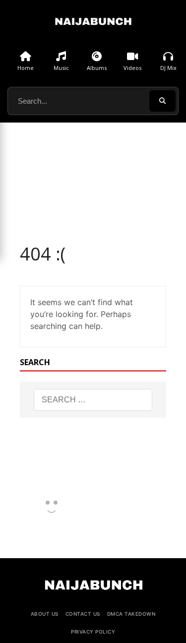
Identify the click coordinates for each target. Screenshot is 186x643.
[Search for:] (93, 400)
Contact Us (82, 614)
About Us (45, 614)
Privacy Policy (93, 632)
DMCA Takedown (131, 614)
